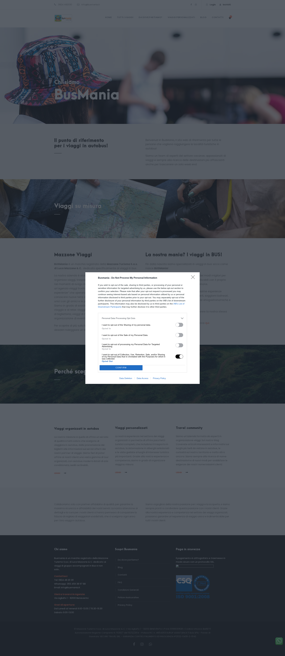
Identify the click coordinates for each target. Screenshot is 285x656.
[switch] (179, 325)
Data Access (142, 378)
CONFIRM (121, 368)
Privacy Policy (159, 378)
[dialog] (142, 328)
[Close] (194, 278)
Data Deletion (125, 378)
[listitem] (142, 318)
